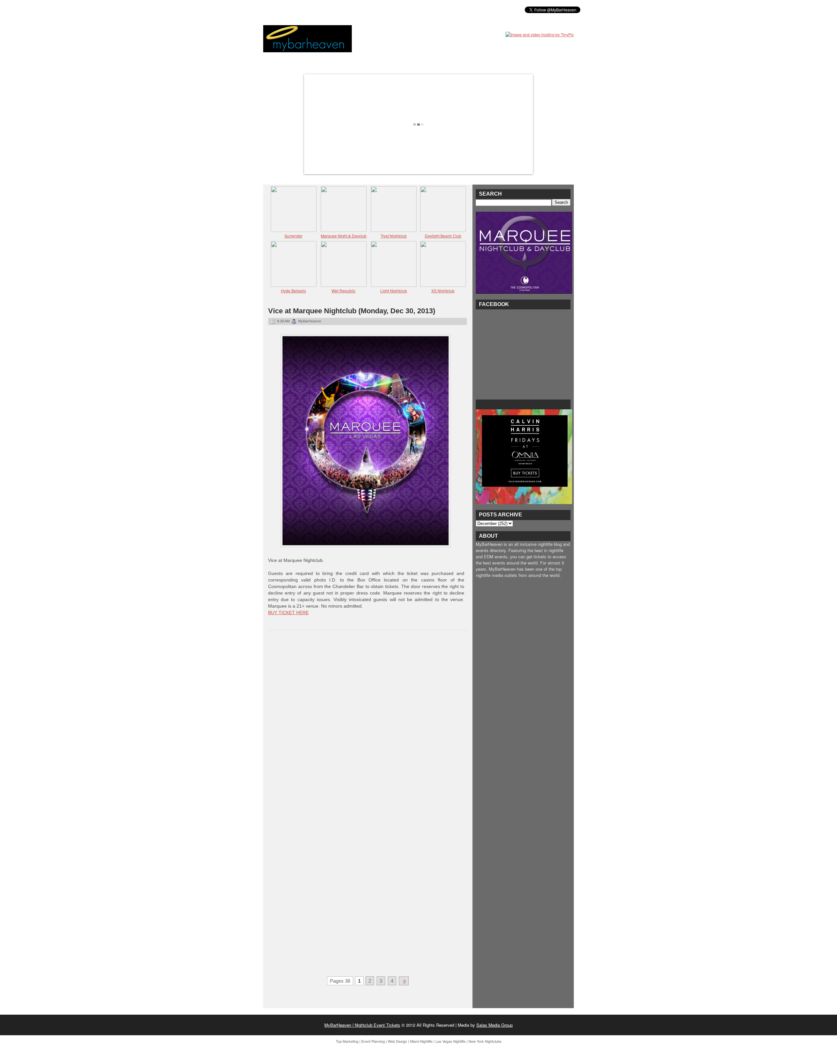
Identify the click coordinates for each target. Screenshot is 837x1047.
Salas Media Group (494, 1025)
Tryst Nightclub (394, 235)
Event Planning (373, 1041)
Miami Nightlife (421, 1041)
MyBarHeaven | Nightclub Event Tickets (362, 1025)
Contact (425, 9)
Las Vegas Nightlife (451, 1041)
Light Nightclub (393, 290)
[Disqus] (368, 720)
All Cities (363, 9)
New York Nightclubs (485, 1041)
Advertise (395, 9)
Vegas (337, 9)
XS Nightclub (442, 290)
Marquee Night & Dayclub (344, 235)
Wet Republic (343, 290)
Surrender (293, 235)
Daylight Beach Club (443, 235)
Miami (314, 9)
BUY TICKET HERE (288, 612)
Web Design (397, 1041)
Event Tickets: (283, 9)
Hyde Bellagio (293, 290)
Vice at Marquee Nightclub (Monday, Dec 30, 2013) (351, 311)
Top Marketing (347, 1041)
